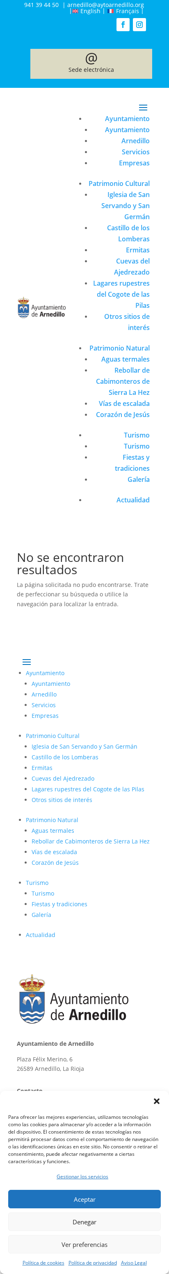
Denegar (84, 1222)
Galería (139, 479)
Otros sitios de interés (62, 800)
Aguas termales (125, 359)
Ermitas (138, 249)
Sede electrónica (91, 63)
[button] (157, 1101)
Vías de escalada (124, 403)
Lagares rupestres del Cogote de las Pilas (121, 294)
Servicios (136, 151)
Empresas (134, 162)
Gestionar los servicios (82, 1176)
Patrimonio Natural (119, 348)
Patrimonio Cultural (119, 183)
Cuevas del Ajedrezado (63, 778)
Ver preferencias (84, 1244)
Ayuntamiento (127, 118)
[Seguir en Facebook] (123, 24)
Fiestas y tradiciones (59, 904)
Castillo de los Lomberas (65, 757)
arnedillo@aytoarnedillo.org (105, 5)
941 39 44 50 (41, 5)
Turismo (137, 435)
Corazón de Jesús (123, 414)
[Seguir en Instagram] (139, 24)
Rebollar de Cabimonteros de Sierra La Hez (123, 381)
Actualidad (133, 499)
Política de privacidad (93, 1262)
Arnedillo (135, 140)
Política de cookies (43, 1262)
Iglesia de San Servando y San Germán (125, 205)
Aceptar (85, 1199)
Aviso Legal (134, 1262)
